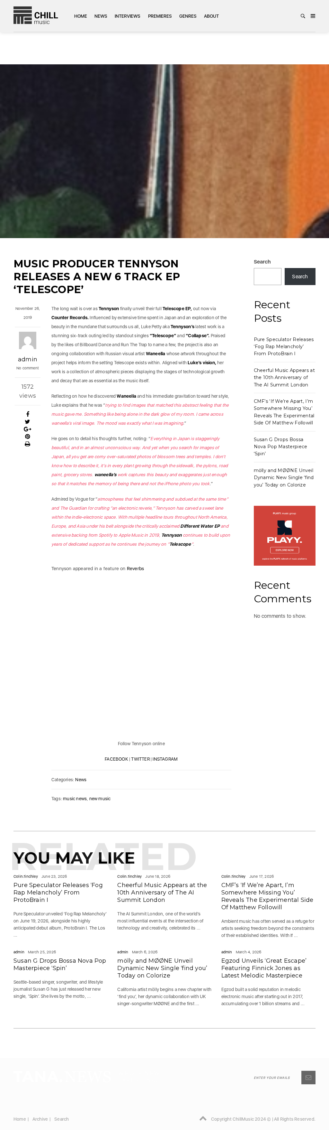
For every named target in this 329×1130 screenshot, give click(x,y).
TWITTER (140, 759)
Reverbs (135, 568)
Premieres (160, 16)
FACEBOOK (116, 759)
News (100, 16)
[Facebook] (27, 414)
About (211, 16)
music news (75, 798)
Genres (188, 16)
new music (100, 798)
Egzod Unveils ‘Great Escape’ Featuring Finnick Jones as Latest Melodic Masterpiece (264, 968)
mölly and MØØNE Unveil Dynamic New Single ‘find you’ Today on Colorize (284, 478)
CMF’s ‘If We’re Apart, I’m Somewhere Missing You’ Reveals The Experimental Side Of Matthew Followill (267, 896)
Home (80, 16)
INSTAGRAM (165, 759)
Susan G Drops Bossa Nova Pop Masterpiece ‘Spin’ (280, 447)
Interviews (127, 16)
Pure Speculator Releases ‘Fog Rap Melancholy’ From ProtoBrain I (284, 347)
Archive (40, 1119)
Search (262, 262)
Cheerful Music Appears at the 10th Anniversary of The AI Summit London (284, 377)
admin (27, 359)
